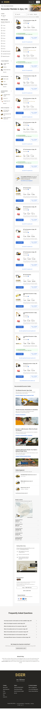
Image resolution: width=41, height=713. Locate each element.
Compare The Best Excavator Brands (23, 456)
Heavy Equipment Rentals (8, 5)
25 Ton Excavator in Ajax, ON (29, 122)
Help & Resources (6, 689)
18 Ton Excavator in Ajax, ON (29, 75)
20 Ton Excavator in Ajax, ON (29, 98)
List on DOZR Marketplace (33, 689)
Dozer (25, 487)
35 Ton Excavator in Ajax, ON (29, 206)
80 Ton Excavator (27, 274)
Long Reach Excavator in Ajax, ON (30, 313)
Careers (4, 693)
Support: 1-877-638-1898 (20, 681)
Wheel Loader (27, 481)
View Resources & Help (21, 648)
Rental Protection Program (19, 691)
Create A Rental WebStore (33, 691)
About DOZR (5, 687)
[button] (6, 22)
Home (2, 5)
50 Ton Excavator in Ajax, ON (29, 229)
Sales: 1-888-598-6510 (20, 679)
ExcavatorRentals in (19, 520)
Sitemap (32, 703)
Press (4, 691)
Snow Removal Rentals (18, 689)
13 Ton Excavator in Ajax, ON (29, 20)
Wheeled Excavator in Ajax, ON (30, 363)
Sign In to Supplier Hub (33, 687)
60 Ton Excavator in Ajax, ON (29, 252)
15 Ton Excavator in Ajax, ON (29, 47)
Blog (4, 695)
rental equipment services (24, 549)
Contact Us (5, 696)
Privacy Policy (27, 703)
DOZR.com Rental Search (18, 687)
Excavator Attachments (21, 414)
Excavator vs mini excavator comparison (24, 435)
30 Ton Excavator (27, 187)
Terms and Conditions (20, 703)
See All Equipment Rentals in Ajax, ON (22, 493)
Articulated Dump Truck (28, 474)
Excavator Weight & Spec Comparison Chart (25, 395)
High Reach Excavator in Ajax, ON (30, 294)
